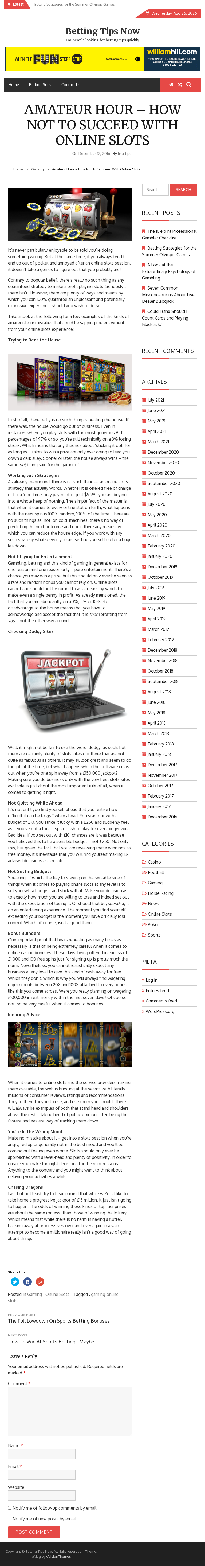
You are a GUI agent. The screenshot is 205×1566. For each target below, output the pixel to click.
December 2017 (162, 764)
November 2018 (163, 660)
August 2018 (159, 691)
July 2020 (156, 504)
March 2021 (158, 441)
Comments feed (161, 1001)
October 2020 (161, 473)
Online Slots (57, 1294)
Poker (153, 924)
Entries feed (157, 990)
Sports (154, 935)
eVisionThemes (58, 1556)
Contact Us (70, 84)
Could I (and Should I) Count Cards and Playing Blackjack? (165, 318)
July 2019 (156, 587)
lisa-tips (124, 153)
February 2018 (161, 744)
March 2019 (158, 629)
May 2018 (156, 712)
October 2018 (160, 671)
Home (14, 84)
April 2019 (157, 618)
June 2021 (156, 410)
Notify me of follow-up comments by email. (55, 1508)
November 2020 (163, 462)
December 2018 (162, 650)
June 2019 (156, 598)
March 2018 (158, 733)
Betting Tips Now (102, 31)
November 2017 (163, 775)
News (153, 903)
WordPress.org (160, 1011)
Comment (19, 1383)
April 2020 (157, 525)
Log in (151, 980)
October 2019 (160, 577)
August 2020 (160, 493)
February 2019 (161, 639)
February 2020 (161, 546)
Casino (154, 862)
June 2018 (156, 702)
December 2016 (162, 816)
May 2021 (156, 420)
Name (15, 1445)
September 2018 (163, 681)
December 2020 (163, 452)
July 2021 (156, 400)
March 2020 (159, 535)
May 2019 (156, 608)
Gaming (34, 1294)
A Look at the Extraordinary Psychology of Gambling (169, 271)
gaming (98, 1294)
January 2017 (159, 806)
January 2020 (160, 556)
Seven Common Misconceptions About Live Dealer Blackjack (168, 294)
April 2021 (157, 431)
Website (16, 1487)
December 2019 (162, 566)
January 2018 (159, 754)
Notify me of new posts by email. (45, 1518)
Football (156, 872)
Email (15, 1466)
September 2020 (164, 483)
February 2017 (161, 796)
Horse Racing (161, 893)
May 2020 (157, 514)
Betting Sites (40, 84)
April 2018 (157, 723)
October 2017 (160, 785)
